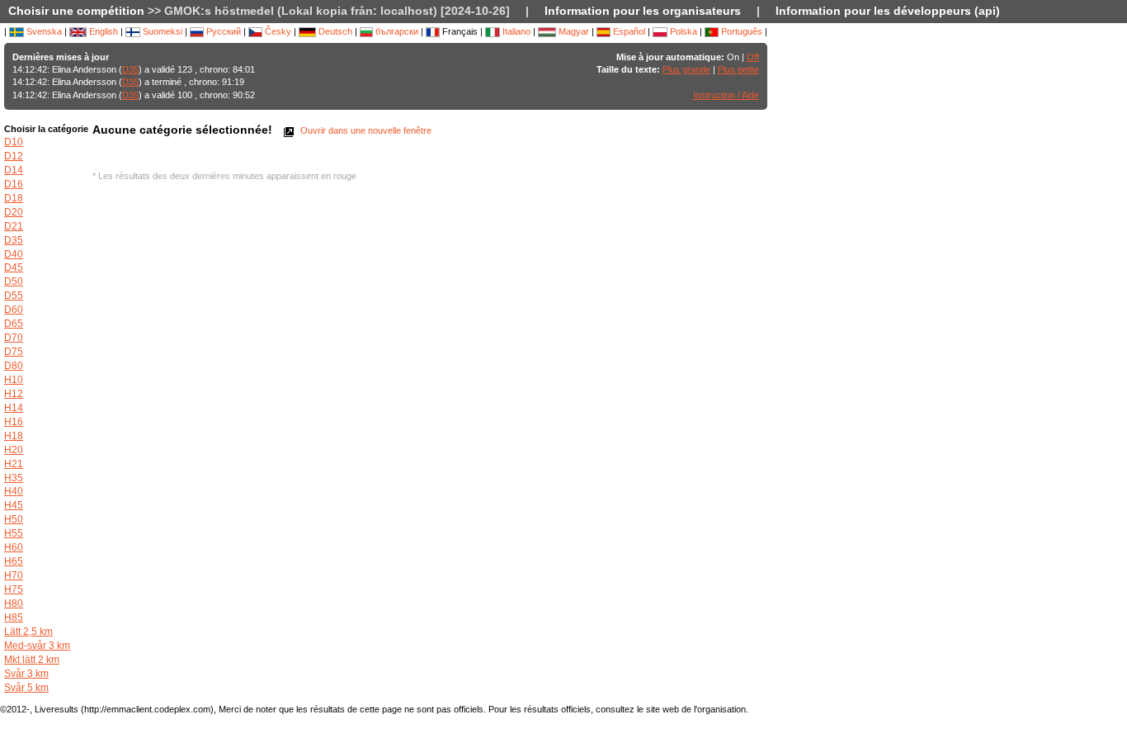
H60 (13, 547)
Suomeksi (161, 31)
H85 (13, 617)
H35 (13, 478)
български (395, 31)
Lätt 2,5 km (28, 631)
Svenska (43, 31)
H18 (13, 436)
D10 (13, 142)
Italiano (515, 31)
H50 (13, 519)
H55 (13, 533)
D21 (13, 226)
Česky (276, 31)
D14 (13, 170)
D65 (13, 323)
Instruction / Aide (726, 95)
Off (753, 57)
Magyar (572, 31)
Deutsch (334, 31)
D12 (13, 156)
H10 (13, 380)
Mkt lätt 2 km (31, 659)
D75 (13, 351)
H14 (13, 408)
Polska (682, 31)
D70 (13, 337)
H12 (13, 394)
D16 (13, 184)
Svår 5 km (26, 687)
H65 (13, 561)
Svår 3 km (26, 673)
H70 (13, 575)
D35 (130, 69)
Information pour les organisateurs (643, 10)
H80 (13, 603)
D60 (13, 309)
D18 (13, 198)
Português (740, 31)
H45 (13, 505)
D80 (13, 366)
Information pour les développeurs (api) (888, 10)
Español (628, 31)
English (102, 31)
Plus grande (686, 69)
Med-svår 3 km (37, 645)
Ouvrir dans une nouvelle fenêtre (364, 130)
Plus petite (738, 69)
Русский (222, 31)
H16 (13, 422)
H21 (13, 464)
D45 (13, 267)
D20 (13, 212)
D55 (13, 295)
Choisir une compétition (76, 10)
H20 (13, 450)
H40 (13, 491)
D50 (13, 281)
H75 (13, 589)
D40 (13, 254)
